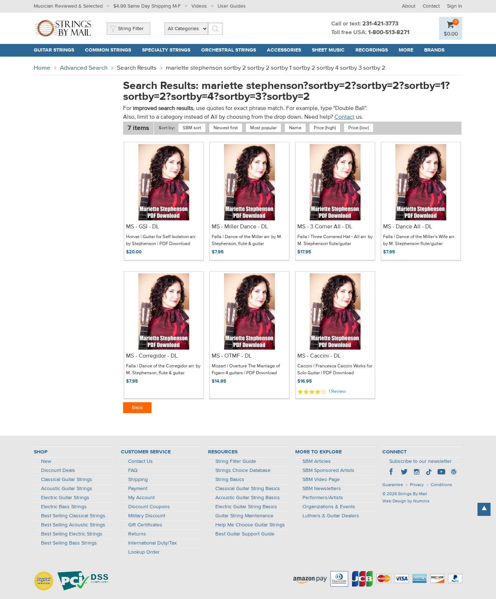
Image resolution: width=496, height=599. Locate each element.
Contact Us (140, 461)
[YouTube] (441, 473)
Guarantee (392, 485)
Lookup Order (144, 552)
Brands (434, 50)
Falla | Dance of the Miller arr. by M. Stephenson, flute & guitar (247, 240)
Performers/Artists (322, 497)
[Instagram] (416, 473)
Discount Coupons (149, 506)
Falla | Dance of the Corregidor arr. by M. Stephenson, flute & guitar (163, 370)
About (408, 6)
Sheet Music (328, 50)
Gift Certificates (145, 524)
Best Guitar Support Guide (245, 534)
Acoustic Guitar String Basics (247, 497)
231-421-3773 (380, 24)
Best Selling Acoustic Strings (73, 524)
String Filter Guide (235, 461)
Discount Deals (58, 470)
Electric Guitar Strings (65, 497)
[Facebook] (391, 473)
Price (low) (358, 128)
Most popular (263, 128)
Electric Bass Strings (64, 506)
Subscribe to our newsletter (420, 461)
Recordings (371, 50)
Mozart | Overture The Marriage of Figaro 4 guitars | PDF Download (246, 370)
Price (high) (325, 128)
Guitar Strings (54, 50)
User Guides (231, 6)
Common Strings (108, 50)
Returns (137, 534)
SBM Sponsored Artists (328, 470)
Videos (199, 6)
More (406, 50)
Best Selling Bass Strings (69, 543)
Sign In (454, 6)
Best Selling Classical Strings (73, 515)
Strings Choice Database (243, 470)
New (46, 461)
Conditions (441, 485)
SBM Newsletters (321, 488)
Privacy (417, 485)
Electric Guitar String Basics (246, 506)
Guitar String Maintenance (244, 515)
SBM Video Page (321, 479)
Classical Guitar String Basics (247, 488)
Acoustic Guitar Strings (66, 488)
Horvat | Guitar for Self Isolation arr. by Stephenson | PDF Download (161, 240)
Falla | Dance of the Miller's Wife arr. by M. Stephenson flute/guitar (419, 240)
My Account (141, 497)
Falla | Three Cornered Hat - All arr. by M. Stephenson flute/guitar (335, 240)
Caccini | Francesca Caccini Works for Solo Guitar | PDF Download (334, 370)
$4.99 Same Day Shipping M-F (147, 6)
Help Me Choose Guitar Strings (250, 524)
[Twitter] (404, 473)
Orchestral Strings (228, 50)
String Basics (229, 479)
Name (295, 128)
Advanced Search (83, 68)
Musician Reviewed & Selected (68, 6)
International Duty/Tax (152, 543)
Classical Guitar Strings (66, 479)
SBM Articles (316, 461)
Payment (137, 488)
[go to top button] (484, 509)
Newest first (226, 128)
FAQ (133, 470)
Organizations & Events (328, 506)
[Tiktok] (428, 473)
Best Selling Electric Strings (71, 534)
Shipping (138, 479)
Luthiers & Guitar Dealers (330, 515)
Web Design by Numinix (406, 501)
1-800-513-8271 (389, 33)
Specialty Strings (166, 50)
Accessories (284, 50)
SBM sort (192, 128)
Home (42, 68)
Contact (431, 6)
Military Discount (146, 515)
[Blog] (453, 473)
